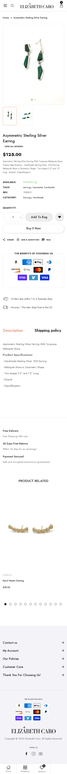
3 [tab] (15, 604)
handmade (49, 187)
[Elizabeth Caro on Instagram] (34, 754)
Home (6, 17)
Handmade (38, 197)
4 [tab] (20, 604)
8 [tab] (40, 604)
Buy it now (33, 228)
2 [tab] (35, 99)
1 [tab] (32, 100)
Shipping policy (47, 330)
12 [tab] (61, 604)
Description (13, 330)
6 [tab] (30, 604)
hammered (38, 187)
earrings (27, 187)
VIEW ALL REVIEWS (14, 146)
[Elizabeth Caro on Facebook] (26, 754)
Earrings (27, 197)
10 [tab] (51, 604)
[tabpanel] (33, 64)
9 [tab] (45, 604)
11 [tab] (56, 604)
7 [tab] (35, 604)
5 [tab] (25, 604)
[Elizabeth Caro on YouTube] (41, 754)
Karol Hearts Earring (13, 580)
